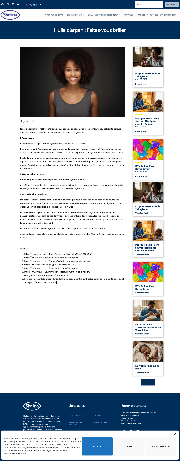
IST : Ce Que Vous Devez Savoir (144, 167)
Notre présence (75, 15)
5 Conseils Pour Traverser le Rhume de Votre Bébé (148, 327)
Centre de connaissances (163, 15)
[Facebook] (2, 4)
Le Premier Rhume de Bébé (147, 367)
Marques (128, 15)
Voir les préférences (161, 446)
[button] (175, 433)
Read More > (141, 84)
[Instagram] (7, 4)
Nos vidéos (96, 415)
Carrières (142, 15)
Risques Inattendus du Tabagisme (148, 75)
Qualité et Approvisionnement (104, 15)
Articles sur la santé (99, 422)
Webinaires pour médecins (75, 423)
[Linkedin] (13, 4)
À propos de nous (54, 15)
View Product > (142, 213)
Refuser (129, 446)
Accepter (97, 446)
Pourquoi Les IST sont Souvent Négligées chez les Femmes (147, 121)
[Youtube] (18, 4)
